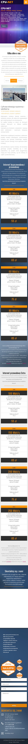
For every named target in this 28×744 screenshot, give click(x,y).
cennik (24, 363)
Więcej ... (4, 26)
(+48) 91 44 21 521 (9, 726)
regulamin (8, 363)
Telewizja (13, 80)
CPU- (7, 2)
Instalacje (20, 80)
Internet (7, 80)
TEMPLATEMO (16, 742)
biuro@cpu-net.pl (9, 733)
